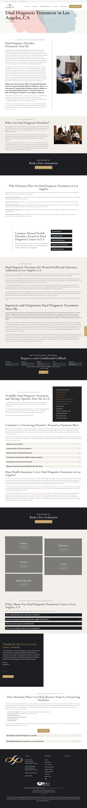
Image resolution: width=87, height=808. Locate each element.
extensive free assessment (56, 707)
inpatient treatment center (25, 329)
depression (43, 75)
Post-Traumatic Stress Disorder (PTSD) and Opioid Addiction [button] (25, 457)
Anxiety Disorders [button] (57, 236)
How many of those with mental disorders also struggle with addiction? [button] (27, 619)
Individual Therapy (60, 394)
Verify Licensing (43, 793)
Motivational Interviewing (62, 404)
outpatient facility (39, 329)
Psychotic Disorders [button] (58, 249)
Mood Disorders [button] (57, 231)
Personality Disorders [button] (58, 240)
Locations (7, 1)
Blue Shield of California (46, 488)
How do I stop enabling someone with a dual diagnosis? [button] (23, 628)
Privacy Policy (48, 788)
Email (54, 362)
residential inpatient (12, 278)
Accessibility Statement (57, 788)
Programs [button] (34, 6)
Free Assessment (22, 1)
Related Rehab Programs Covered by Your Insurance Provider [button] (25, 741)
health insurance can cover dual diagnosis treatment (20, 478)
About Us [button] (27, 6)
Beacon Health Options (37, 496)
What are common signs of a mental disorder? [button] (20, 624)
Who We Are (48, 762)
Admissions (14, 1)
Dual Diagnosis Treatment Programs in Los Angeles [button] (22, 735)
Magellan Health (25, 496)
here (49, 800)
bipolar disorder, (9, 77)
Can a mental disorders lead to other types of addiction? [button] (23, 615)
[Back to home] (9, 6)
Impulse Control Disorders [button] (60, 245)
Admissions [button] (63, 6)
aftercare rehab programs (11, 412)
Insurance (47, 774)
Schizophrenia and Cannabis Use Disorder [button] (19, 462)
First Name (7, 362)
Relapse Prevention (60, 392)
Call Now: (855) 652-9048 (43, 167)
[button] (4, 671)
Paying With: (71, 362)
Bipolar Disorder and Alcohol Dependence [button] (19, 453)
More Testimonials (8, 676)
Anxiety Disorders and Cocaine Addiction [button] (19, 448)
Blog (46, 778)
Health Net (57, 493)
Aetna (32, 493)
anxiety (38, 75)
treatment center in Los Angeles (29, 142)
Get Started (43, 731)
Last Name (23, 362)
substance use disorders (27, 95)
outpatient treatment (27, 285)
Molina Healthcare (24, 495)
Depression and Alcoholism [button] (15, 444)
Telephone (39, 362)
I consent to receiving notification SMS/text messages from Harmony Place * (43, 366)
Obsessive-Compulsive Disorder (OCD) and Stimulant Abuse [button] (25, 466)
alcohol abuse (38, 130)
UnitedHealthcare (47, 493)
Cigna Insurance (39, 493)
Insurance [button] (55, 6)
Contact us (62, 723)
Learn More (23, 547)
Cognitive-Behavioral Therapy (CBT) (64, 399)
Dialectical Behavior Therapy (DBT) (64, 401)
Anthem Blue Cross (59, 486)
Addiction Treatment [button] (45, 6)
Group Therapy (60, 397)
